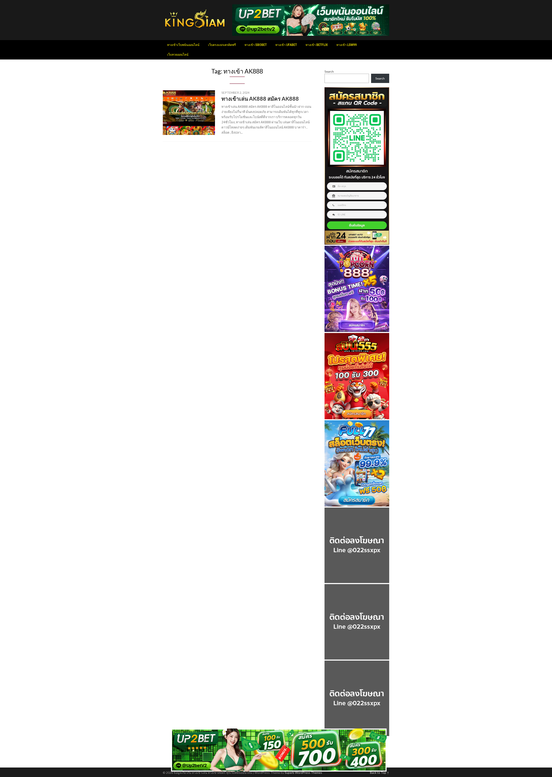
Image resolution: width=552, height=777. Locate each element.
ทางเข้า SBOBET (256, 45)
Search (329, 71)
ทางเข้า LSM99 (346, 45)
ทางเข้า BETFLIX (317, 45)
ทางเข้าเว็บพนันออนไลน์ (183, 45)
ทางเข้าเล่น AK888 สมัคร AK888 (260, 98)
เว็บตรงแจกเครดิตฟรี (222, 45)
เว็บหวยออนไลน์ (177, 54)
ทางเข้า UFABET (286, 45)
